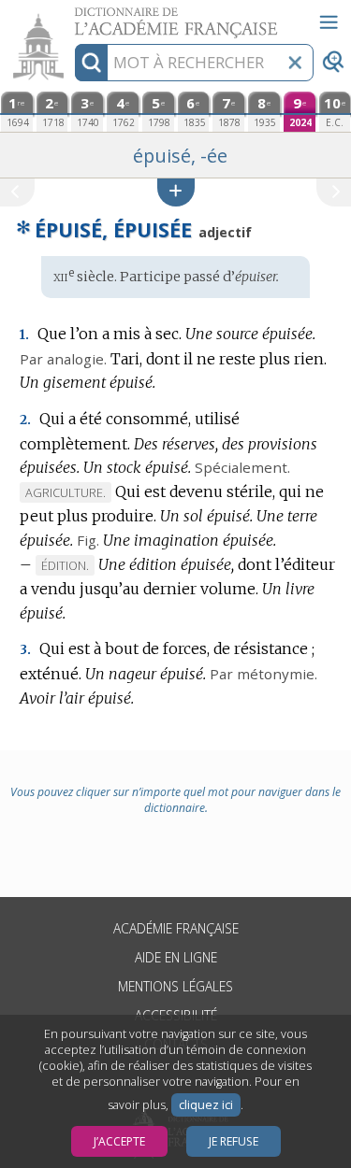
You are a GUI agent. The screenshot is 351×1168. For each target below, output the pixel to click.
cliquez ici (206, 1105)
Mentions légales (175, 986)
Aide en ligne (176, 957)
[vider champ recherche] (295, 62)
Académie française (176, 928)
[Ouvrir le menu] (328, 22)
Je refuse (233, 1141)
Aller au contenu (72, 16)
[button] (176, 192)
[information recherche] (91, 62)
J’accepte (119, 1141)
